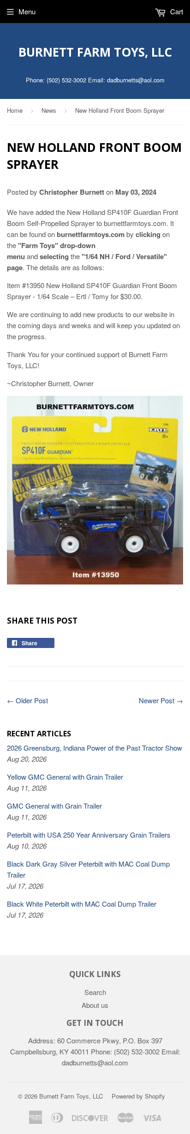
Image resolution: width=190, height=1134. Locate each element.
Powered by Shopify (138, 1096)
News (49, 110)
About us (95, 1005)
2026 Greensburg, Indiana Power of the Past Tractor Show (94, 747)
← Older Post (27, 700)
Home (15, 110)
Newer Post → (161, 700)
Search (95, 992)
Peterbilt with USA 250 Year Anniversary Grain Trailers (89, 834)
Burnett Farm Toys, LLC (95, 52)
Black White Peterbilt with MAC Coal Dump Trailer (81, 903)
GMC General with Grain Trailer (54, 805)
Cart (175, 11)
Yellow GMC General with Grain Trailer (65, 776)
